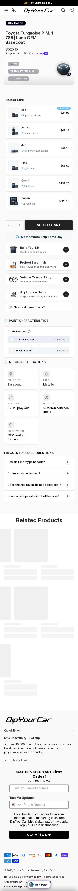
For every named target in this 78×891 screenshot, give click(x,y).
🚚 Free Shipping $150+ (39, 2)
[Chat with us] (14, 10)
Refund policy (12, 877)
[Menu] (6, 10)
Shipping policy (13, 881)
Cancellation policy (16, 886)
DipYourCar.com (21, 870)
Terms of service (54, 877)
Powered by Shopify (41, 870)
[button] (63, 10)
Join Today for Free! (15, 760)
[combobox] (16, 804)
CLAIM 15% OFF (39, 834)
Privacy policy (32, 877)
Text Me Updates (22, 798)
